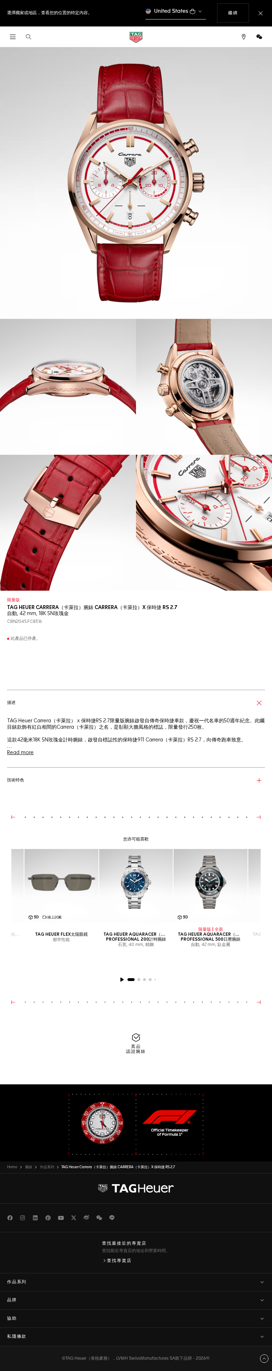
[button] (259, 36)
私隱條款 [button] (17, 1337)
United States (171, 11)
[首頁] (136, 37)
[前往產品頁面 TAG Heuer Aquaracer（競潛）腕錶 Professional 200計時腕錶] (136, 886)
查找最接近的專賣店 (124, 1243)
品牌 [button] (12, 1300)
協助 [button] (12, 1318)
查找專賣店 (119, 1261)
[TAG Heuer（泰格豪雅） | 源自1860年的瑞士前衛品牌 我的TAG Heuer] (136, 1188)
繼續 (238, 13)
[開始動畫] (122, 979)
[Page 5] (155, 979)
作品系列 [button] (17, 1282)
